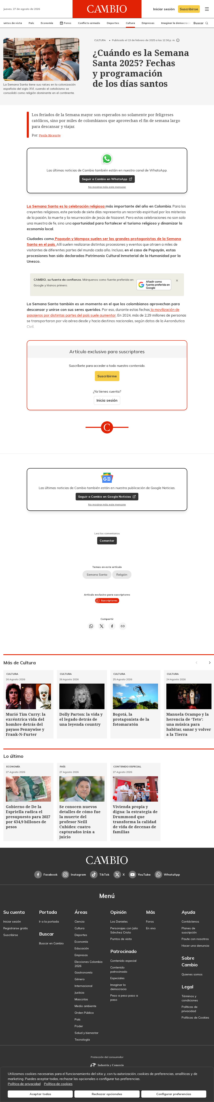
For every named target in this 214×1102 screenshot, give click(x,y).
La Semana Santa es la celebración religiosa (66, 206)
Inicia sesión (107, 400)
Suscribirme (107, 376)
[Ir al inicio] (107, 9)
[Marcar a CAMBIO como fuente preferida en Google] (153, 284)
